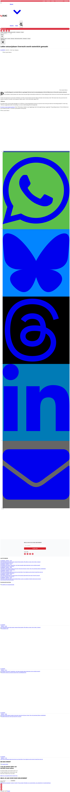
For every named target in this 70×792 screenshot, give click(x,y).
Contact (52, 1)
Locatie (44, 1)
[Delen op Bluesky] (36, 296)
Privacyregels (20, 782)
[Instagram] (6, 31)
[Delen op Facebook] (3, 151)
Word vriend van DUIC (59, 1)
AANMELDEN (35, 548)
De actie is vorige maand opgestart (7, 107)
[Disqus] (35, 525)
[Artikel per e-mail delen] (36, 507)
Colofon (16, 782)
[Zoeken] (11, 33)
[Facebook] (1, 31)
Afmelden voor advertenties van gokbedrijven (33, 782)
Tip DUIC (4, 28)
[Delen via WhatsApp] (36, 228)
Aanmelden (13, 780)
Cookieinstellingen (47, 782)
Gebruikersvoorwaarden (5, 782)
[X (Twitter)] (4, 31)
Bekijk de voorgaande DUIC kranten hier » (9, 775)
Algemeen (2, 50)
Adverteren (66, 1)
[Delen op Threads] (36, 363)
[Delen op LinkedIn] (36, 440)
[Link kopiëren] (3, 509)
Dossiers (12, 25)
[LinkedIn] (9, 31)
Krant (16, 25)
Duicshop (48, 1)
